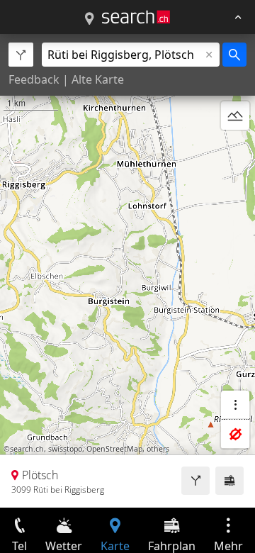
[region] (127, 271)
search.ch (27, 449)
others (158, 449)
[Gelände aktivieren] (235, 115)
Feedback (34, 79)
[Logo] (136, 17)
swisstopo (65, 449)
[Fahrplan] (229, 481)
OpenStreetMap (114, 449)
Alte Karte (98, 79)
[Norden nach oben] (235, 149)
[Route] (195, 481)
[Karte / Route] (89, 19)
